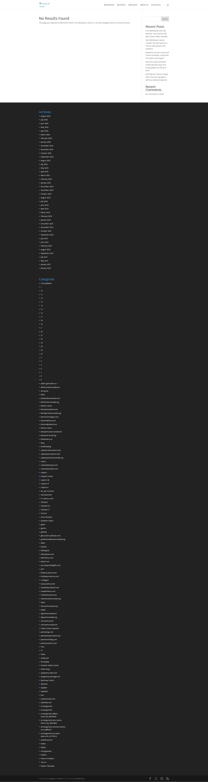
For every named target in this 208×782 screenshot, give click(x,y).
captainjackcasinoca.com (50, 454)
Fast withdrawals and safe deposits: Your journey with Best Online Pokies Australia (156, 34)
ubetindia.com (46, 702)
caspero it (44, 487)
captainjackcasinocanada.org (52, 458)
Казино (44, 755)
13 (42, 302)
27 (42, 354)
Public (43, 654)
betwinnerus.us (46, 439)
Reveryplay (45, 662)
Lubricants (132, 5)
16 (42, 313)
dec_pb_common (47, 491)
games (43, 528)
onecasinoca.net (47, 621)
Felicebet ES (45, 506)
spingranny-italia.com (49, 673)
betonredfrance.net (48, 420)
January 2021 (46, 264)
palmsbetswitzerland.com (51, 636)
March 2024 (45, 212)
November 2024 (47, 190)
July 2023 (44, 238)
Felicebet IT (45, 509)
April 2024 (44, 209)
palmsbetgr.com (47, 632)
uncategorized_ (46, 710)
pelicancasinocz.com (49, 643)
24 (42, 346)
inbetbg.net (45, 550)
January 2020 (46, 268)
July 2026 (44, 120)
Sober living (45, 669)
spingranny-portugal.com (50, 676)
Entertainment (46, 495)
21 (42, 335)
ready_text (45, 658)
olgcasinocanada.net (49, 613)
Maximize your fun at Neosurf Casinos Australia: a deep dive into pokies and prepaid (157, 55)
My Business (109, 5)
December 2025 (47, 146)
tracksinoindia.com (48, 699)
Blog (42, 443)
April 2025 (44, 171)
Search (165, 19)
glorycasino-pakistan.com (51, 535)
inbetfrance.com (47, 558)
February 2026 (46, 138)
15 (42, 309)
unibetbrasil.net (46, 740)
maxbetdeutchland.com (50, 587)
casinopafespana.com (49, 465)
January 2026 (46, 142)
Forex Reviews (46, 517)
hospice (44, 547)
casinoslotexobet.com (49, 469)
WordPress (79, 778)
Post (42, 647)
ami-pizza (44, 391)
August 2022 (45, 249)
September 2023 (47, 235)
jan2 (42, 569)
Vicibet (43, 743)
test (42, 695)
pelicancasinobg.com (49, 639)
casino (43, 461)
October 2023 (46, 231)
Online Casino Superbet (50, 628)
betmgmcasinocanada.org (51, 413)
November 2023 (47, 227)
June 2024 (44, 205)
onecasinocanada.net (49, 624)
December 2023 (47, 223)
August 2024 (45, 197)
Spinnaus (44, 684)
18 (42, 320)
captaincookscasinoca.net (51, 450)
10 (42, 291)
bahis (43, 394)
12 (42, 298)
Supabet (44, 687)
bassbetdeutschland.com (50, 398)
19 (42, 324)
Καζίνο (43, 747)
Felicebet (44, 502)
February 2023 (46, 246)
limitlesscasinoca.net (49, 573)
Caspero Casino (47, 476)
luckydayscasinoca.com (50, 576)
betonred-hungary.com (49, 417)
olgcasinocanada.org (49, 617)
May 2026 (44, 127)
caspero (44, 472)
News (43, 602)
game (43, 524)
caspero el (45, 483)
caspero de (45, 480)
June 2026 (44, 123)
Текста (43, 762)
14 (42, 305)
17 (42, 317)
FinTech (44, 513)
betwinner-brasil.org (48, 435)
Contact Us (156, 5)
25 (42, 350)
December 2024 (47, 186)
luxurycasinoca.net (48, 584)
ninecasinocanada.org (49, 606)
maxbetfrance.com (48, 591)
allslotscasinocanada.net (50, 387)
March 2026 (45, 134)
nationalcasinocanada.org (51, 598)
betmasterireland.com (49, 409)
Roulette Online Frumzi (49, 665)
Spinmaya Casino (47, 680)
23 (42, 342)
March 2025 (45, 175)
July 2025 (44, 164)
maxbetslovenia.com (49, 595)
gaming (43, 532)
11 (42, 294)
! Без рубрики (46, 283)
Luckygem (45, 580)
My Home (121, 5)
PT (42, 650)
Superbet (44, 691)
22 (42, 339)
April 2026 (44, 131)
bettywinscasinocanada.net (51, 432)
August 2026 (45, 116)
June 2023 (44, 242)
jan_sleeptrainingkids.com (51, 565)
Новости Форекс (47, 758)
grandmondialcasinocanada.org (53, 539)
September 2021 (47, 253)
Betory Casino (46, 428)
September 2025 (47, 157)
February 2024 (46, 216)
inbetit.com (45, 561)
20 (42, 331)
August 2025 (45, 160)
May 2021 (44, 261)
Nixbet (43, 610)
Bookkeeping (46, 446)
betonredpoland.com (49, 424)
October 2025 (46, 153)
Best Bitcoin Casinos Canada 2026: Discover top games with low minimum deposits (157, 77)
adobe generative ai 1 (49, 383)
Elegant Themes (56, 778)
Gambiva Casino (47, 521)
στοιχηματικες (46, 751)
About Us (144, 5)
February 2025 (46, 179)
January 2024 (46, 220)
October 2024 (46, 194)
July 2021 (44, 257)
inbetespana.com (47, 554)
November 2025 (47, 149)
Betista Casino (46, 406)
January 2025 (46, 183)
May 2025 (44, 168)
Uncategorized (46, 706)
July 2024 (44, 201)
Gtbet (43, 543)
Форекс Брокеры (47, 766)
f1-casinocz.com (47, 498)
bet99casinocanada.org (50, 402)
